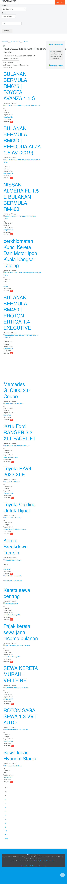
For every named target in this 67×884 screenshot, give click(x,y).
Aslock (5, 286)
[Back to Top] (62, 875)
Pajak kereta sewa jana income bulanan (20, 631)
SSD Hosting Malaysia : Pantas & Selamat (44, 861)
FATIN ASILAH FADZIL (10, 457)
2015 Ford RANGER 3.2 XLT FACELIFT (19, 432)
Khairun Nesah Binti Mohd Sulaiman (14, 529)
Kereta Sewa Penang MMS (11, 615)
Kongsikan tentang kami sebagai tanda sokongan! (56, 56)
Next (6, 835)
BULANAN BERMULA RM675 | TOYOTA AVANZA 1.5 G (19, 85)
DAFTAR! (57, 2)
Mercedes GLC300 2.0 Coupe (16, 390)
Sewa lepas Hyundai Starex (20, 755)
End (6, 839)
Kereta (26, 42)
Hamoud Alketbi (8, 493)
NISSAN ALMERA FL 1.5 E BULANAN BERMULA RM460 (21, 196)
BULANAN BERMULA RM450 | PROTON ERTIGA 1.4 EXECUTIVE (17, 312)
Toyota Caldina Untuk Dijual (19, 507)
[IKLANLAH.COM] (9, 2)
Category (5, 6)
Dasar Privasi (42, 866)
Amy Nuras (6, 569)
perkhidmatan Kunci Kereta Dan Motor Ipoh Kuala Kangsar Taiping (20, 253)
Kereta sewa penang (16, 592)
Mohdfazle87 (7, 777)
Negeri (4, 13)
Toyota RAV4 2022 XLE (17, 471)
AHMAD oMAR (8, 699)
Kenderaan (14, 42)
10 (6, 831)
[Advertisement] (22, 366)
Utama (4, 42)
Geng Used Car (8, 117)
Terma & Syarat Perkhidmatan (29, 866)
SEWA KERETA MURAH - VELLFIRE (20, 674)
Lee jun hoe (7, 415)
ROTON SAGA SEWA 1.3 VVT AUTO (20, 716)
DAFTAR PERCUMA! (63, 3)
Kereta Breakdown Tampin (15, 546)
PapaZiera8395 (8, 741)
